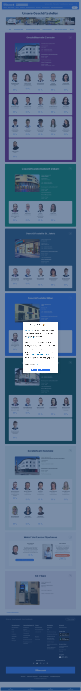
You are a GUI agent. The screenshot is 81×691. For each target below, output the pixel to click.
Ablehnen (34, 369)
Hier (40, 330)
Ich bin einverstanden (44, 369)
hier (37, 364)
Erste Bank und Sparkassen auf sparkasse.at (40, 354)
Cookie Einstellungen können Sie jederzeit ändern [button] (35, 337)
